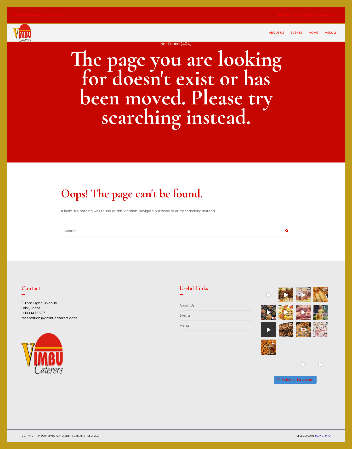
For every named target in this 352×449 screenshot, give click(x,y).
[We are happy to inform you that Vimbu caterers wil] (320, 294)
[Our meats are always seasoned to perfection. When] (286, 347)
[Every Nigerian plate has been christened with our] (268, 364)
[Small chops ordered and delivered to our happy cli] (268, 347)
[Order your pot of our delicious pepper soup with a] (286, 364)
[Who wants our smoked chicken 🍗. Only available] (320, 347)
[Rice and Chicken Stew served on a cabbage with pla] (303, 364)
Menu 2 (330, 32)
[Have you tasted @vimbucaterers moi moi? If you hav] (268, 329)
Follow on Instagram (297, 379)
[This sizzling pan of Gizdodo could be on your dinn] (303, 347)
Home (313, 32)
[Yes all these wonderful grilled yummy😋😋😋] (303, 294)
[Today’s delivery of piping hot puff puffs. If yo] (303, 329)
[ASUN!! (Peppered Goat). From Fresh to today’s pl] (303, 312)
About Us (276, 32)
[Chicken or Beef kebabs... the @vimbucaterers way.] (286, 329)
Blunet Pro (322, 436)
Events (296, 32)
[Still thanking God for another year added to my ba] (320, 312)
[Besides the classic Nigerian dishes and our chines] (320, 364)
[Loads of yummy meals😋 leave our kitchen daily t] (268, 312)
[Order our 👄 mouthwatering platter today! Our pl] (286, 312)
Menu (184, 325)
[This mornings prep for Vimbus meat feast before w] (320, 329)
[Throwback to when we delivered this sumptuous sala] (268, 294)
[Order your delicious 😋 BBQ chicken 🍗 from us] (286, 294)
